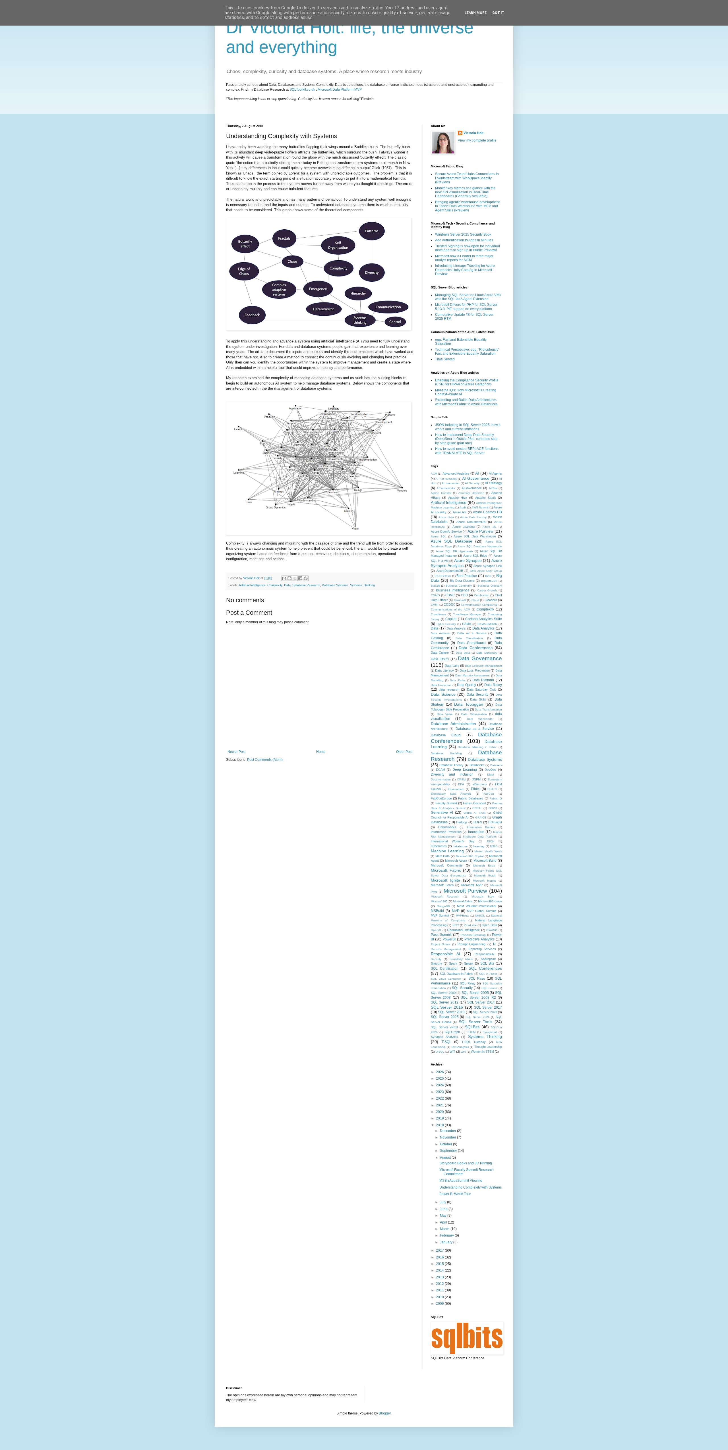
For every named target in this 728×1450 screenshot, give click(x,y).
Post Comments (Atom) (265, 760)
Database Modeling (446, 753)
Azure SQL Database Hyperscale (480, 546)
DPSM (461, 779)
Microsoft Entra (484, 865)
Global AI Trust (474, 812)
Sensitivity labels (461, 959)
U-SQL (440, 1051)
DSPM (476, 779)
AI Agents (495, 473)
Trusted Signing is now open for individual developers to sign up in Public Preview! (467, 248)
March (445, 1229)
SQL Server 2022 (485, 1012)
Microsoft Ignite (445, 880)
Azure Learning (463, 526)
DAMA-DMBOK (487, 624)
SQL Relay (467, 983)
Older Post (404, 752)
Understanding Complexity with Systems (470, 1187)
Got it (498, 13)
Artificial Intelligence (252, 585)
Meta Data (442, 856)
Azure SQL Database (451, 541)
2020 (440, 1112)
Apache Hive (457, 497)
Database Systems (335, 585)
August (446, 1158)
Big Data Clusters (462, 580)
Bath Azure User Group (486, 570)
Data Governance (480, 658)
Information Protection (446, 832)
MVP (455, 911)
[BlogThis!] (289, 578)
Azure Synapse (467, 560)
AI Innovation (451, 483)
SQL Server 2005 (475, 993)
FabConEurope (441, 798)
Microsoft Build (485, 861)
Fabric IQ (496, 798)
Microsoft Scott (482, 896)
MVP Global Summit (481, 911)
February (447, 1235)
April (444, 1222)
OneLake (470, 925)
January (446, 1242)
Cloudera (491, 600)
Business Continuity (459, 585)
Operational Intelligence (463, 930)
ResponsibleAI (485, 954)
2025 (440, 1079)
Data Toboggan (468, 704)
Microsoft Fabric (446, 870)
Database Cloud (446, 735)
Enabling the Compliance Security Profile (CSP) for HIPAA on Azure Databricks (467, 382)
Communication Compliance (479, 604)
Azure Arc (460, 512)
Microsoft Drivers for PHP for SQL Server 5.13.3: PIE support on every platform (466, 307)
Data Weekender (480, 718)
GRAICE (480, 817)
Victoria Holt (473, 133)
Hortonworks (447, 827)
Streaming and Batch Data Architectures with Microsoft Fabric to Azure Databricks (466, 402)
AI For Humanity (446, 478)
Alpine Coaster (441, 493)
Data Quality (466, 685)
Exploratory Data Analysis (451, 793)
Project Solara (440, 944)
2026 (440, 1072)
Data (287, 585)
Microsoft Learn (442, 885)
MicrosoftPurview (490, 901)
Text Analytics (460, 1046)
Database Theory (451, 765)
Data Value (445, 714)
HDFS (477, 822)
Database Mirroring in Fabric (477, 747)
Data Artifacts (440, 633)
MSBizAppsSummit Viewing (460, 1181)
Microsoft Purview (465, 891)
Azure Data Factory (473, 517)
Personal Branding (473, 934)
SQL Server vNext (444, 1027)
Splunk (468, 963)
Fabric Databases (470, 798)
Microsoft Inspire (484, 880)
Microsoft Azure (456, 860)
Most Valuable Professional (476, 906)
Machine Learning (447, 851)
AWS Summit (480, 507)
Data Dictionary (486, 652)
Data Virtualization (474, 714)
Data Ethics (440, 659)
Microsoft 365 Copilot (470, 856)
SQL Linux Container (446, 978)
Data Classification (469, 638)
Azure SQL (438, 536)
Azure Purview (480, 531)
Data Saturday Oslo (481, 689)
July (443, 1202)
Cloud (475, 600)
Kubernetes (439, 846)
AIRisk (493, 488)
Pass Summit (441, 935)
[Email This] (284, 578)
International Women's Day (452, 841)
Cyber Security (446, 624)
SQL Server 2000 (443, 992)
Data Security (477, 695)
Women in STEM (482, 1051)
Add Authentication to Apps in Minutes (464, 240)
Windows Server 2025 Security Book (463, 234)
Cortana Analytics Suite (483, 619)
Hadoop (461, 822)
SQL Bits (487, 963)
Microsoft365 (439, 901)
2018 (440, 1125)
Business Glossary (489, 585)
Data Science (443, 694)
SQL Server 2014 (481, 1002)
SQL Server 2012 (444, 1002)
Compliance (438, 614)
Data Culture (440, 652)
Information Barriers (481, 827)
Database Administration (453, 723)
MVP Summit (440, 915)
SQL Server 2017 (488, 1007)
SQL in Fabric (488, 973)
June (444, 1209)
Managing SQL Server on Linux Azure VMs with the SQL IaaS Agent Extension (468, 297)
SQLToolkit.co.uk (302, 90)
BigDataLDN (489, 580)
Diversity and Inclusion (452, 774)
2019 (440, 1118)
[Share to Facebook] (300, 578)
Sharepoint (488, 959)
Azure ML (489, 526)
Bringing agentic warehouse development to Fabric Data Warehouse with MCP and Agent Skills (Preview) (467, 206)
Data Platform (483, 680)
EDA (461, 784)
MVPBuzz (462, 915)
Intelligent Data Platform (480, 836)
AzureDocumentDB (449, 570)
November (448, 1137)
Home (321, 752)
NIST (455, 925)
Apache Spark (485, 497)
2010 (440, 1297)
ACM (434, 473)
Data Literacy (444, 670)
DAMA (466, 624)
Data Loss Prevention (475, 670)
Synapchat (490, 1032)
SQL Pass (476, 978)
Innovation (476, 832)
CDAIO (435, 595)
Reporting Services (482, 949)
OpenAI (436, 930)
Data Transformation (488, 709)
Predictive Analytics (479, 939)
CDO (464, 595)
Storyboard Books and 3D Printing (465, 1163)
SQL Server (489, 988)
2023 (440, 1092)
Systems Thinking (362, 585)
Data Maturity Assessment (472, 675)
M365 (493, 846)
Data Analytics (483, 628)
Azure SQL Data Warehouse (475, 536)
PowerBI (449, 939)
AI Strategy (493, 483)
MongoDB (443, 906)
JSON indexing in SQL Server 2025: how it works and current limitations (467, 427)
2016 (440, 1257)
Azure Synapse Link (487, 566)
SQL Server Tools (475, 1021)
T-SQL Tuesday (474, 1042)
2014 (440, 1270)
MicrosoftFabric (463, 901)
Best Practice (466, 576)
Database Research (306, 585)
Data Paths (458, 680)
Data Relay (493, 685)
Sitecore (436, 963)
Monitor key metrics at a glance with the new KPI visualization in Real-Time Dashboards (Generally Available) (465, 192)
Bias (488, 575)
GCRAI (476, 808)
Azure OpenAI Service (446, 531)
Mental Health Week (488, 851)
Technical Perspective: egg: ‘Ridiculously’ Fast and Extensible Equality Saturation (467, 352)
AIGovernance (472, 488)
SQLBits (472, 1027)
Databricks (477, 765)
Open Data (489, 925)
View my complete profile (477, 140)
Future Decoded (474, 803)
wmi (463, 1051)
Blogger (385, 1413)
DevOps (490, 769)
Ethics (475, 789)
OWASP (491, 930)
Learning (479, 846)
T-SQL (446, 1042)
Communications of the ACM (450, 609)
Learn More (476, 13)
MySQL (480, 915)
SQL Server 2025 (445, 1017)
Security (436, 959)
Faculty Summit (446, 803)
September (449, 1151)
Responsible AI (445, 954)
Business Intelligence (453, 590)
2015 (440, 1264)
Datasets (496, 765)
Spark (453, 963)
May (443, 1216)
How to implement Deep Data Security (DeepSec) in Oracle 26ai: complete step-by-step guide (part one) (467, 439)
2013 (440, 1277)
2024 (440, 1085)
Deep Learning (464, 770)
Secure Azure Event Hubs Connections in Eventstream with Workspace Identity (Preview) (467, 178)
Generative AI (442, 813)
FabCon (488, 793)
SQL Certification (444, 969)
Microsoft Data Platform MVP (340, 90)
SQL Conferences (485, 968)
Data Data (463, 652)
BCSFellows (443, 575)
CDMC (450, 595)
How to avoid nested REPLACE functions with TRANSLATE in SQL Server (467, 451)
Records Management (446, 949)
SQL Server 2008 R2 (478, 998)
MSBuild (437, 911)
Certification (481, 595)
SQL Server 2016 (447, 1007)
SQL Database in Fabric (456, 973)
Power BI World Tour (455, 1194)
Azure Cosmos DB (487, 512)
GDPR (493, 808)
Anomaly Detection (471, 493)
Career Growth (487, 590)
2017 (440, 1250)
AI (477, 473)
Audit (463, 507)
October (446, 1144)
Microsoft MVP (472, 885)
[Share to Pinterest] (306, 578)
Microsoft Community (447, 865)
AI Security (472, 483)
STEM (471, 1032)
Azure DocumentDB (470, 522)
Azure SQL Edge (475, 555)
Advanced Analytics (456, 473)
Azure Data (446, 517)
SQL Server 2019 (451, 1012)
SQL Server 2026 (478, 1017)
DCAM (440, 769)
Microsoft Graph (485, 875)
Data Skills (478, 699)
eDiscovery (480, 784)
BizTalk (435, 585)
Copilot (450, 619)
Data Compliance (471, 643)
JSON (490, 841)
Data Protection (441, 685)
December (448, 1131)
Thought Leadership (488, 1046)
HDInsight (495, 822)
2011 (440, 1290)
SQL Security (462, 988)
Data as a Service (471, 633)
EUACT (492, 789)
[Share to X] (295, 578)
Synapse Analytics (444, 1036)
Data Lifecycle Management (483, 665)
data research (449, 689)
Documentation (441, 779)
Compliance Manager (467, 614)
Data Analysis (456, 628)
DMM (490, 774)
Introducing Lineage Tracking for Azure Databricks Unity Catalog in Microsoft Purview (465, 270)
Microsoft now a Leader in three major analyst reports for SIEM (464, 258)
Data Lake (452, 665)
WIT (452, 1051)
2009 (440, 1304)
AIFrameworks (446, 488)
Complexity (274, 585)
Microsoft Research (445, 896)
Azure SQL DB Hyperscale (454, 551)
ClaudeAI (460, 600)
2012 (440, 1284)
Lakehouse (460, 846)
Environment (456, 789)
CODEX (449, 604)
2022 (440, 1098)
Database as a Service (475, 729)
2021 (440, 1105)
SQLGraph (452, 1032)
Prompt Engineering (472, 944)
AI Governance (475, 478)
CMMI (434, 604)
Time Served (445, 359)
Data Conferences (476, 647)
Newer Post (236, 752)
